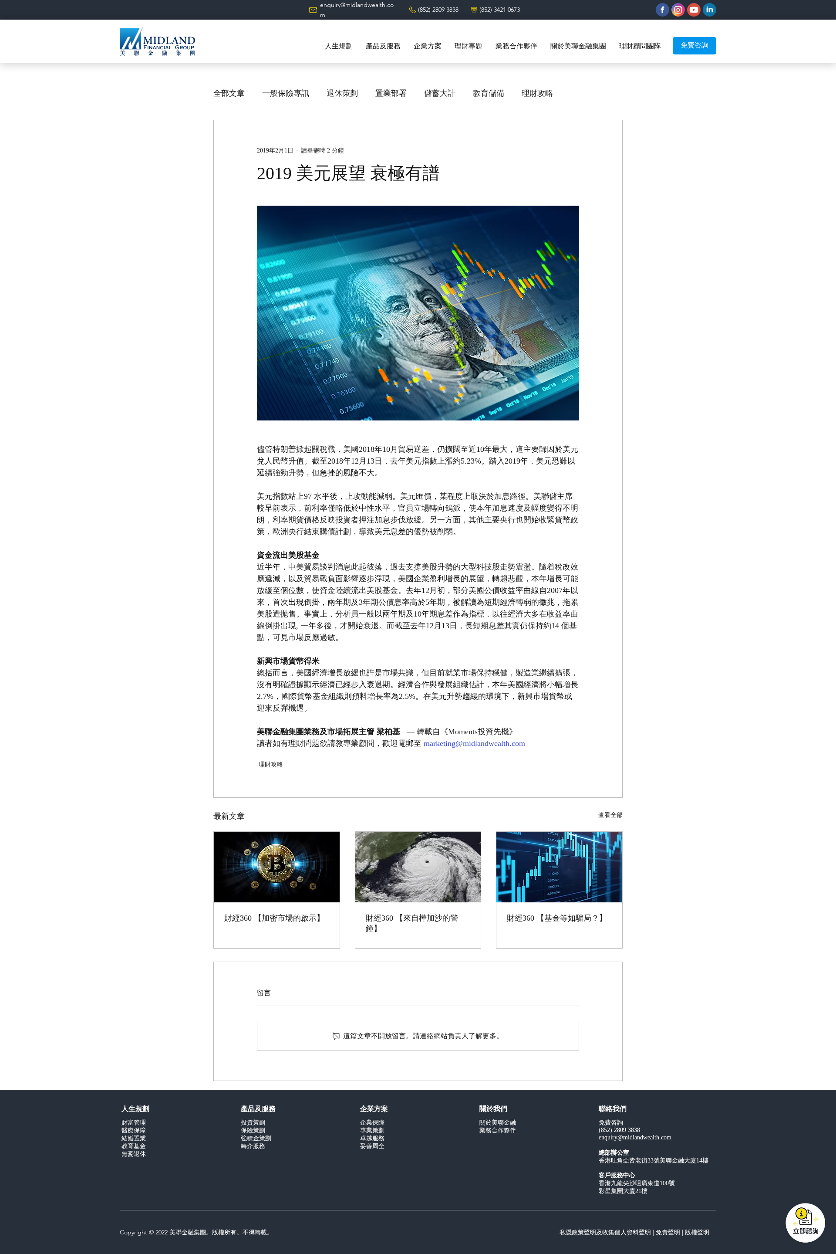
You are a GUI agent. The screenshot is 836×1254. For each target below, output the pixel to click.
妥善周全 (372, 1146)
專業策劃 (372, 1131)
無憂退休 (133, 1154)
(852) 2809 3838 (438, 10)
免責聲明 (668, 1232)
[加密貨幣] (277, 867)
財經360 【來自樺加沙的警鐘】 (412, 923)
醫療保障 (133, 1131)
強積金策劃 (256, 1138)
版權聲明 (697, 1232)
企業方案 (374, 1109)
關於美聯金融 (497, 1123)
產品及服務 (258, 1109)
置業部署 (391, 93)
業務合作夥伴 (497, 1131)
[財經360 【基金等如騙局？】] (559, 867)
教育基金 (133, 1146)
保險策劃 (253, 1131)
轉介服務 (253, 1146)
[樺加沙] (418, 867)
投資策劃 (253, 1123)
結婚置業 (133, 1138)
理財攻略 (537, 93)
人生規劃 (135, 1109)
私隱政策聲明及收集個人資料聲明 (605, 1232)
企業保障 (372, 1123)
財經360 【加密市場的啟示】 (274, 918)
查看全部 (610, 815)
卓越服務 (372, 1138)
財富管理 (133, 1123)
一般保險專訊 (285, 93)
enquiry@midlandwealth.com (635, 1138)
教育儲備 (488, 93)
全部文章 (229, 93)
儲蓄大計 (439, 93)
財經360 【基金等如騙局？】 (557, 918)
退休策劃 (342, 93)
